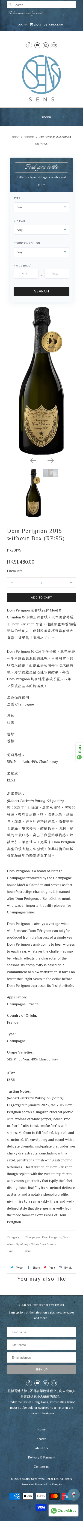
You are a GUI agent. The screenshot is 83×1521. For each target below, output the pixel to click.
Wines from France (43, 1244)
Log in (22, 24)
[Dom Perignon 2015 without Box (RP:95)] (41, 381)
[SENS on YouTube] (37, 45)
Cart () (40, 24)
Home (41, 1429)
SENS (26, 1478)
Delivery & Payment (41, 1457)
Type (17, 198)
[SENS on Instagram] (46, 45)
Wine (28, 1251)
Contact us (41, 1466)
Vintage (20, 220)
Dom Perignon (51, 1237)
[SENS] (41, 78)
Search (41, 291)
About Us (41, 1448)
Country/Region (27, 243)
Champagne (33, 1237)
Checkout (57, 24)
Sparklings (23, 1244)
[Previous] (33, 460)
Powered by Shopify (48, 1484)
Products (29, 136)
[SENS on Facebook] (29, 45)
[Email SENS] (54, 45)
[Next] (50, 460)
